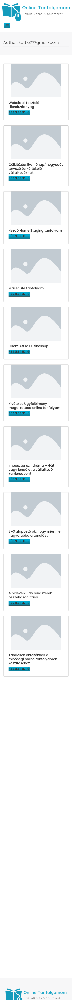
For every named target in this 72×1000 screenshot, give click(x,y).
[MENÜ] (7, 25)
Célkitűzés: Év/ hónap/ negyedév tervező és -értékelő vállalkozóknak (36, 168)
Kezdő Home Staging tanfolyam (35, 230)
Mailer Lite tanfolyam (26, 288)
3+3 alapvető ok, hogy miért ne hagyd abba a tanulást (34, 533)
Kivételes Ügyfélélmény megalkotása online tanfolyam (34, 405)
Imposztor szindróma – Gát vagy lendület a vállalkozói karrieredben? (31, 469)
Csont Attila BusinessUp (28, 346)
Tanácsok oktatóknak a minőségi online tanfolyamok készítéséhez (33, 659)
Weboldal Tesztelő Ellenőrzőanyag (24, 104)
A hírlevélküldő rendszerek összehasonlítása (30, 595)
